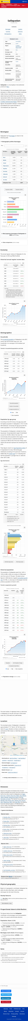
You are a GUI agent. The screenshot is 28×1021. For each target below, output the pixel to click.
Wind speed (11, 767)
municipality (18, 41)
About (5, 1011)
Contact (17, 1011)
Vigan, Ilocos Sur (7, 846)
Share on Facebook (6, 991)
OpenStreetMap (13, 758)
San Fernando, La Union (9, 870)
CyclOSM (4, 760)
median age (12, 453)
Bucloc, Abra (6, 829)
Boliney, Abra (18, 800)
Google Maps (17, 760)
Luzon (15, 4)
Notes (20, 33)
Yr (10, 770)
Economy (8, 31)
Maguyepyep (6, 165)
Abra (23, 5)
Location (20, 29)
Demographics (8, 33)
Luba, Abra (17, 802)
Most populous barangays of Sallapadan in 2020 (14, 234)
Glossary (6, 1008)
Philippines (9, 4)
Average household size (14, 409)
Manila (10, 876)
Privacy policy (14, 1013)
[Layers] (2, 753)
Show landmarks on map (6, 903)
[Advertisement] (14, 13)
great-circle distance (7, 810)
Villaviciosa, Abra (8, 802)
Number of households (14, 406)
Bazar (4, 157)
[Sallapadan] (14, 744)
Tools (11, 1008)
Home (2, 4)
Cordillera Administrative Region (9, 101)
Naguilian (5, 168)
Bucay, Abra (11, 800)
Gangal (4, 163)
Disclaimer (22, 1013)
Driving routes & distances (10, 777)
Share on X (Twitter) (6, 994)
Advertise (11, 1011)
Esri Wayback (13, 762)
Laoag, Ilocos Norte (14, 797)
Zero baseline (15, 415)
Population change (8, 676)
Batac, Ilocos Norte (21, 795)
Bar (17, 412)
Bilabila (4, 160)
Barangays (8, 29)
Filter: (2, 145)
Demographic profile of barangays (11, 141)
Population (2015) (19, 189)
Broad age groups (19, 561)
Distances (20, 31)
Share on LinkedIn (6, 998)
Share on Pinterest (6, 1002)
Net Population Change (17, 662)
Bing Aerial (10, 760)
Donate (22, 1011)
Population (8, 662)
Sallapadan (5, 174)
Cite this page (5, 985)
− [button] (2, 739)
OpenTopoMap (21, 758)
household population (8, 339)
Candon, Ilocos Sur (11, 795)
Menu (25, 1)
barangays (12, 136)
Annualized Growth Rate (14, 665)
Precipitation (4, 767)
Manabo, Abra (4, 800)
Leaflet (11, 755)
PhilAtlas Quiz (17, 1008)
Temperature (17, 765)
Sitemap (14, 1016)
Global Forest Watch (12, 772)
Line (13, 412)
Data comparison (7, 242)
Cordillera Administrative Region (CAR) (10, 5)
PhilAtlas (6, 1)
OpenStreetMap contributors (18, 755)
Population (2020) (9, 189)
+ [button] (2, 737)
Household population (14, 403)
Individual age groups (9, 561)
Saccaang (5, 171)
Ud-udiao (5, 179)
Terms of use (6, 1013)
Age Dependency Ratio (19, 448)
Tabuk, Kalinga (4, 797)
